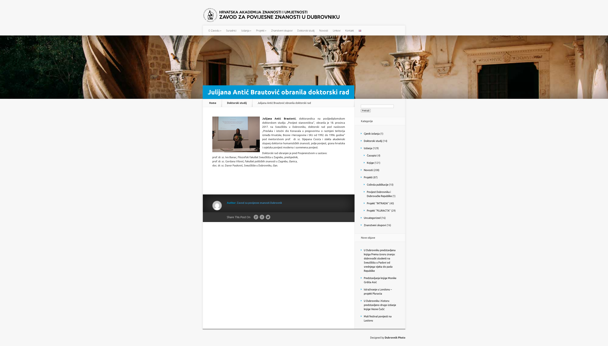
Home (212, 103)
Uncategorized (372, 217)
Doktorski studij (305, 30)
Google (255, 217)
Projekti (261, 30)
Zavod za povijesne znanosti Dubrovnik (259, 202)
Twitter (268, 217)
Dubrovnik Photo (395, 337)
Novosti (323, 30)
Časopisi (372, 155)
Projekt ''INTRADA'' (378, 203)
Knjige (370, 162)
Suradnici (231, 30)
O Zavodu (214, 30)
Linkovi (336, 30)
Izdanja (246, 30)
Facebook (262, 217)
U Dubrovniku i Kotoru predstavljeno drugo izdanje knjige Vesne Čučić (380, 305)
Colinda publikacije (377, 184)
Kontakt (349, 30)
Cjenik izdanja (372, 133)
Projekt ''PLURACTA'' (379, 210)
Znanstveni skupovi (281, 30)
